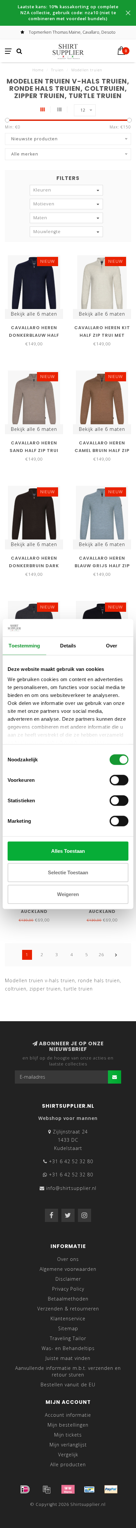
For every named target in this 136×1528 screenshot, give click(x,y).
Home (38, 69)
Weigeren (68, 894)
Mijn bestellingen (68, 1425)
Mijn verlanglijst (68, 1444)
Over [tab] (111, 645)
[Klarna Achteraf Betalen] (68, 1489)
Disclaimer (68, 1279)
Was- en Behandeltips (68, 1348)
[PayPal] (111, 1489)
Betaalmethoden (68, 1299)
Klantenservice (68, 1318)
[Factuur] (46, 1489)
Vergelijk (68, 1454)
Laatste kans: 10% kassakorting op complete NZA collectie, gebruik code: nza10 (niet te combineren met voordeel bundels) (68, 12)
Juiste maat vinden (68, 1358)
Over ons (68, 1259)
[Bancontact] (89, 1489)
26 (101, 954)
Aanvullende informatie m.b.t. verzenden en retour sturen (68, 1371)
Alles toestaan (68, 850)
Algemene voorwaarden (68, 1269)
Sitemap (68, 1328)
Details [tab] (68, 645)
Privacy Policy (68, 1289)
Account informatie (68, 1415)
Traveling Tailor (68, 1338)
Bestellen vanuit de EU (68, 1384)
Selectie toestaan (68, 872)
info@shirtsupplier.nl (71, 1188)
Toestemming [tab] (24, 645)
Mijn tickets (68, 1435)
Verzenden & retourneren (68, 1308)
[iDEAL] (25, 1489)
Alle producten (68, 1464)
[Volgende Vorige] (116, 955)
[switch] (119, 780)
